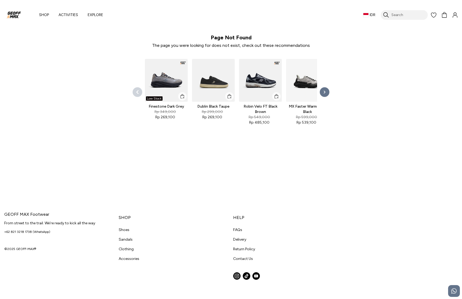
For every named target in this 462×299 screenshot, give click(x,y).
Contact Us (243, 258)
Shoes (124, 230)
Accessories (129, 258)
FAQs (237, 230)
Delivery (239, 239)
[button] (433, 15)
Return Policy (244, 249)
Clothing (126, 249)
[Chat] (454, 291)
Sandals (126, 239)
